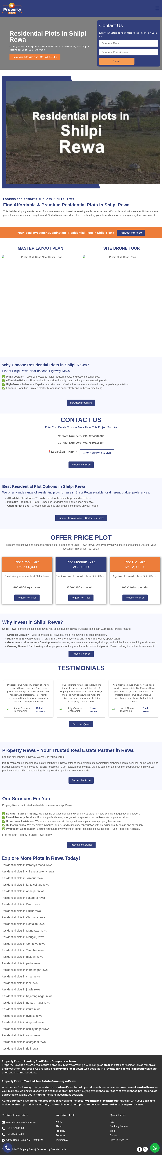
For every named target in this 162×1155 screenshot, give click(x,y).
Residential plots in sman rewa (21, 976)
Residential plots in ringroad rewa (23, 1022)
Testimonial (62, 1140)
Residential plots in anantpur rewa (23, 891)
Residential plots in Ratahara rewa (23, 897)
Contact (114, 1135)
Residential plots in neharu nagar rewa (26, 1002)
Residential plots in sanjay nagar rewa (26, 1029)
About (59, 1126)
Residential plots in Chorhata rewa (23, 917)
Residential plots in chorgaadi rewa (24, 1042)
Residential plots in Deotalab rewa (23, 924)
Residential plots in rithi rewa (20, 1048)
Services (60, 1135)
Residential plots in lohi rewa (20, 983)
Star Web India (58, 1149)
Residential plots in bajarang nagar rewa (27, 996)
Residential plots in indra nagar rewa (25, 969)
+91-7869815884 (93, 442)
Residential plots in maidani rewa (22, 956)
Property (60, 1131)
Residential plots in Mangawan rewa (24, 930)
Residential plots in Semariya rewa (23, 943)
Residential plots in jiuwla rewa (21, 989)
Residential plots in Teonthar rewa (23, 950)
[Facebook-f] (139, 1149)
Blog (112, 1131)
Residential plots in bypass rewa (22, 1015)
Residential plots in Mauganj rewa (23, 937)
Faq (112, 1121)
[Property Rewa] (12, 8)
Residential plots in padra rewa (21, 963)
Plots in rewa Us (119, 1140)
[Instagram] (145, 1149)
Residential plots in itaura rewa (21, 1009)
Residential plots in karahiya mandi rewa (27, 865)
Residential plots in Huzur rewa (21, 911)
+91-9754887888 (93, 436)
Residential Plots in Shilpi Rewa (47, 36)
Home (59, 1121)
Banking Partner (119, 1126)
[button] (138, 8)
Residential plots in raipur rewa (21, 1035)
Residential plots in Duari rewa (21, 904)
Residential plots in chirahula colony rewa (28, 871)
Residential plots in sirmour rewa (22, 878)
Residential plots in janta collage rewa (25, 884)
